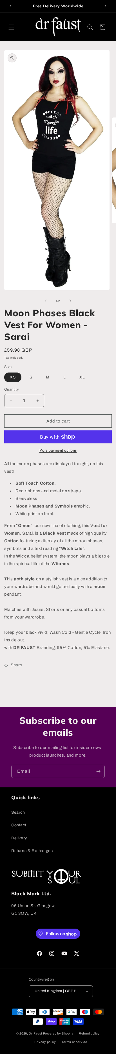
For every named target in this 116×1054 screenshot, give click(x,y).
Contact (18, 825)
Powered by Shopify (58, 1033)
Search (18, 812)
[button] (11, 27)
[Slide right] (70, 301)
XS (13, 377)
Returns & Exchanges (32, 851)
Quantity (11, 389)
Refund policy (89, 1033)
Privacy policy (45, 1042)
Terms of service (74, 1042)
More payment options (58, 450)
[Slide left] (45, 301)
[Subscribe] (98, 771)
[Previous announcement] (10, 6)
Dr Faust (35, 1033)
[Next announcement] (105, 6)
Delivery (19, 838)
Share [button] (16, 665)
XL (82, 377)
